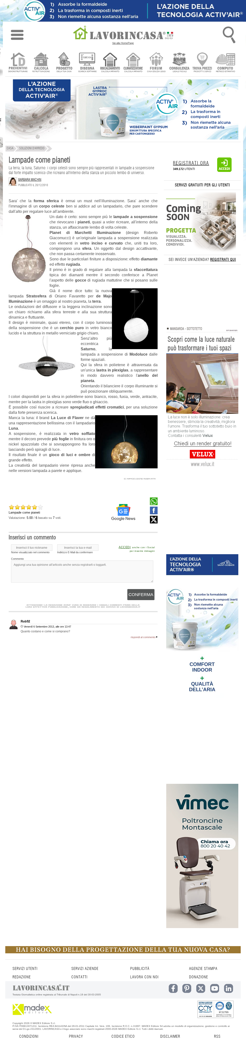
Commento (17, 558)
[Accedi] (224, 171)
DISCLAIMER (170, 1036)
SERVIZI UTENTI (24, 969)
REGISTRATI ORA (191, 163)
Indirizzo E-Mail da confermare (75, 552)
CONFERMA (141, 594)
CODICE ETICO (123, 1036)
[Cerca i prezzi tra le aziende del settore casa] (202, 63)
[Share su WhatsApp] (154, 504)
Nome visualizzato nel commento (30, 552)
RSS (217, 1036)
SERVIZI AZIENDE (84, 969)
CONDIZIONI (28, 1036)
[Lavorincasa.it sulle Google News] (123, 512)
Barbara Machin (29, 180)
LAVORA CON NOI (144, 977)
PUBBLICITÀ (139, 969)
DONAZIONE (198, 977)
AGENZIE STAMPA (203, 969)
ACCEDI (124, 547)
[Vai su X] (154, 522)
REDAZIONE (21, 977)
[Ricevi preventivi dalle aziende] (17, 63)
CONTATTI (79, 977)
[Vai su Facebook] (154, 513)
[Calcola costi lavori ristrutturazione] (41, 63)
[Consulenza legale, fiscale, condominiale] (179, 63)
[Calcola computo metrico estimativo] (225, 63)
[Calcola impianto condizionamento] (133, 63)
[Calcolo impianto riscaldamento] (110, 63)
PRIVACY (76, 1036)
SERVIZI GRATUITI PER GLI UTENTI (202, 185)
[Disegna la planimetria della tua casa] (87, 63)
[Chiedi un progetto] (64, 63)
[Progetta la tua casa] (123, 952)
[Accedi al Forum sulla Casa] (156, 63)
